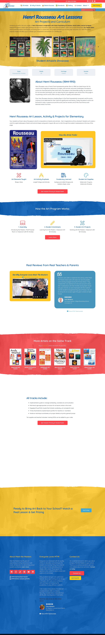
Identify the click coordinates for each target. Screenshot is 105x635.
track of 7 (45, 345)
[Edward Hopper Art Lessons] (89, 357)
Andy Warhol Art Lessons (15, 368)
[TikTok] (20, 572)
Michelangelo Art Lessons (45, 368)
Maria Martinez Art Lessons (60, 368)
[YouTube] (94, 1)
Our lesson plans (89, 27)
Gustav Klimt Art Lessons (74, 368)
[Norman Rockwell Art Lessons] (30, 357)
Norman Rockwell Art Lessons (30, 368)
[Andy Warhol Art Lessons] (15, 357)
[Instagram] (90, 1)
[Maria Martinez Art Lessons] (60, 357)
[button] (88, 5)
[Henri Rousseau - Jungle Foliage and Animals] (41, 46)
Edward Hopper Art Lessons (89, 368)
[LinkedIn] (33, 572)
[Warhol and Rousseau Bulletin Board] (85, 46)
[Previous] (6, 46)
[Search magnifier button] (94, 10)
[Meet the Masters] (9, 5)
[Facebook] (87, 1)
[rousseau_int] (20, 46)
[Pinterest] (92, 1)
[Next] (98, 46)
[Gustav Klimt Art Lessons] (75, 357)
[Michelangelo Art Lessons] (45, 357)
